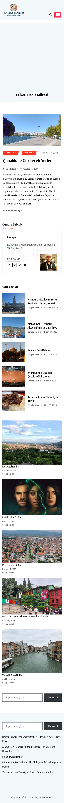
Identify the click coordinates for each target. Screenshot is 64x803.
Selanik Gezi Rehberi (39, 350)
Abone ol (53, 697)
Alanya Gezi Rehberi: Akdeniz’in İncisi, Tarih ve (42, 325)
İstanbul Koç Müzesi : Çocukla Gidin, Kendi (39, 374)
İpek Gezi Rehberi (11, 466)
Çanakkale (10, 152)
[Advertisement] (32, 59)
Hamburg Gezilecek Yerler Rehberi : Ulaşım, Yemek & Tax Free (30, 739)
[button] (57, 15)
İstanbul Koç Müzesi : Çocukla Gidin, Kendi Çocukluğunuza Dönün (31, 764)
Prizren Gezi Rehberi (12, 565)
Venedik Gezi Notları (12, 675)
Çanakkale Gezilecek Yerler (27, 160)
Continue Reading (11, 210)
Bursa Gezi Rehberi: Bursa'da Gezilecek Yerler (25, 616)
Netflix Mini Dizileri (12, 517)
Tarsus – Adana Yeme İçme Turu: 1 (42, 398)
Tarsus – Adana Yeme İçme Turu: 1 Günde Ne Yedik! (27, 772)
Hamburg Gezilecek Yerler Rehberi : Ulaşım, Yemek (42, 301)
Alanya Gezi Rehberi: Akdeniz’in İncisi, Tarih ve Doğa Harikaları (28, 749)
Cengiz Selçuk (9, 169)
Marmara (29, 152)
